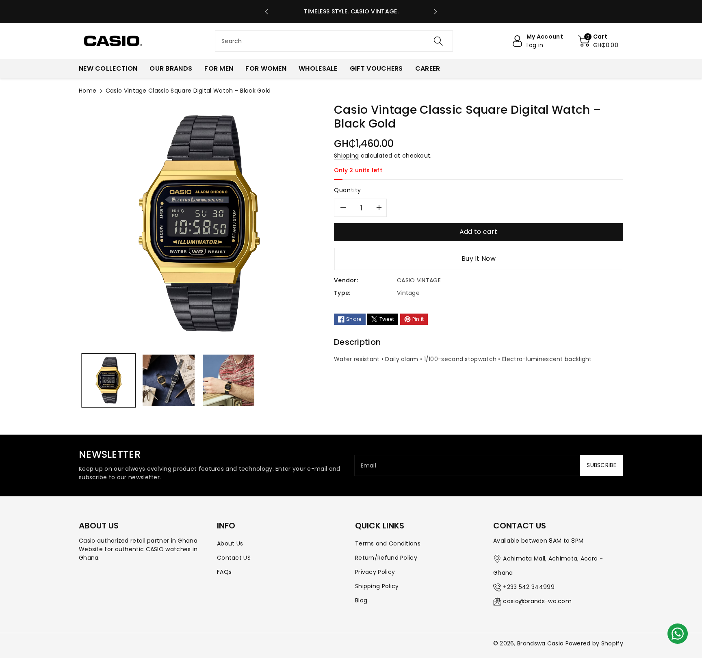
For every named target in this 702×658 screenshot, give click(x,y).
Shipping (346, 156)
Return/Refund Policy (386, 558)
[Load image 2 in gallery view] (168, 380)
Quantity (347, 190)
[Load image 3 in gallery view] (228, 380)
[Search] (438, 41)
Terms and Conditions (387, 543)
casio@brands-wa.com (537, 601)
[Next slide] (436, 12)
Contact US (234, 558)
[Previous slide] (266, 12)
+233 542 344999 (529, 587)
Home (87, 91)
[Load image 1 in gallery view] (108, 380)
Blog (361, 600)
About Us (230, 543)
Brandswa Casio (540, 643)
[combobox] (334, 41)
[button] (598, 41)
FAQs (224, 572)
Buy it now (479, 258)
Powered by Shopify (594, 643)
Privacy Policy (375, 572)
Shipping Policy (377, 586)
